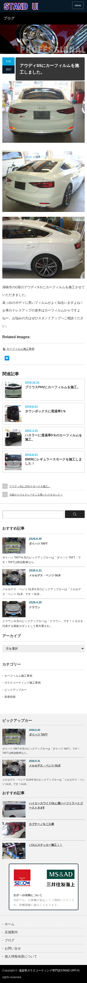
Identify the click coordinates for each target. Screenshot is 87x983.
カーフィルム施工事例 (20, 348)
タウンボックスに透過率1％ (45, 411)
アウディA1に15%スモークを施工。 (30, 486)
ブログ (9, 940)
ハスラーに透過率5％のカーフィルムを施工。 (53, 437)
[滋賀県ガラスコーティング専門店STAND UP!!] (20, 6)
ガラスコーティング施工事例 (22, 682)
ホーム (9, 924)
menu (78, 5)
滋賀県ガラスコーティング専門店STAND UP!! (47, 970)
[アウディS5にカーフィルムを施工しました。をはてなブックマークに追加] (7, 359)
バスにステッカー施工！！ (45, 845)
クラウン (34, 607)
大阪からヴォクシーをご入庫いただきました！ (36, 494)
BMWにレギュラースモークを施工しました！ (53, 461)
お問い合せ (13, 948)
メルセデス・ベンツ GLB (45, 575)
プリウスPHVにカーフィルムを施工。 (52, 387)
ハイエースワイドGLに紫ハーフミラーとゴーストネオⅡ (56, 805)
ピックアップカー (15, 690)
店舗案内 (11, 932)
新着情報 (10, 696)
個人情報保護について (21, 956)
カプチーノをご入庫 (41, 824)
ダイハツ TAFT (38, 543)
